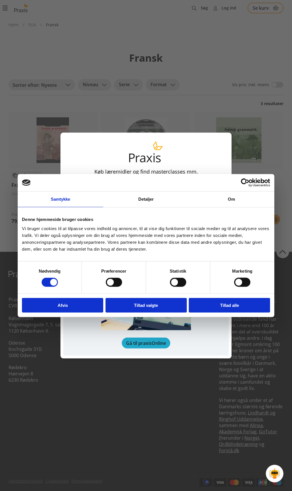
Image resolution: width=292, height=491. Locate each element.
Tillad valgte (146, 305)
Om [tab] (231, 199)
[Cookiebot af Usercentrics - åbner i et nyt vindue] (245, 182)
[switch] (114, 282)
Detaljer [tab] (146, 199)
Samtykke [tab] (60, 199)
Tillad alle (229, 305)
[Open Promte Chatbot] (274, 473)
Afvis (63, 305)
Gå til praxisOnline (146, 343)
